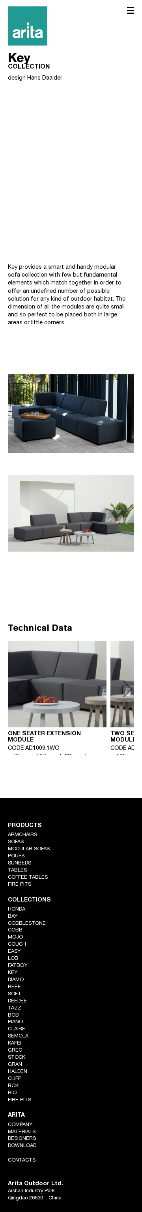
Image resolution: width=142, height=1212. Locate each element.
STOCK (16, 1057)
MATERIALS (22, 1132)
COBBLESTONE (27, 923)
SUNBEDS (19, 863)
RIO (12, 1093)
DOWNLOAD (22, 1146)
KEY (13, 973)
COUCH (17, 944)
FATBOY (18, 965)
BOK (13, 1086)
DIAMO (16, 980)
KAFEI (14, 1043)
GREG (15, 1050)
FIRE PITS (19, 884)
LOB (13, 958)
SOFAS (16, 842)
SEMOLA (18, 1036)
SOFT (14, 994)
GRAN (15, 1064)
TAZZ (14, 1008)
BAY (13, 916)
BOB (13, 1015)
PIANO (15, 1022)
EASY (14, 951)
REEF (14, 987)
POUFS (16, 856)
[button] (114, 689)
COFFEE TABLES (28, 877)
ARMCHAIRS (22, 835)
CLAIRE (16, 1029)
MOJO (15, 937)
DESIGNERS (22, 1138)
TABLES (17, 870)
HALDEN (17, 1071)
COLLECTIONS (29, 900)
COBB (15, 930)
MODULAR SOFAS (29, 849)
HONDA (16, 909)
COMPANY (20, 1125)
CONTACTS (22, 1160)
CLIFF (14, 1079)
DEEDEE (17, 1001)
